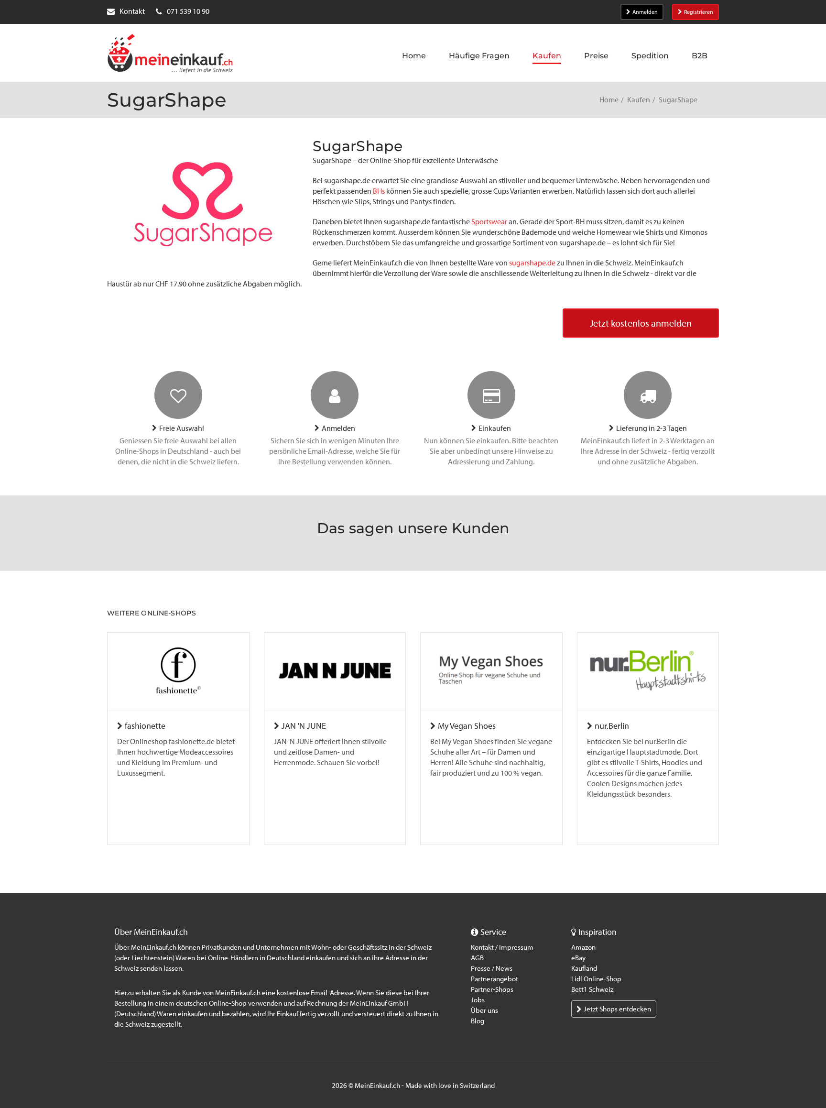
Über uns (484, 1010)
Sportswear (489, 221)
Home (609, 99)
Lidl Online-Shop (596, 979)
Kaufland (584, 968)
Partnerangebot (494, 979)
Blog (477, 1021)
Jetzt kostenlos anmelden (641, 323)
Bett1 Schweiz (592, 989)
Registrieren (698, 12)
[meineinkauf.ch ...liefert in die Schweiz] (170, 54)
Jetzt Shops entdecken (617, 1009)
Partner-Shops (492, 989)
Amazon (583, 947)
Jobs (478, 1000)
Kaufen (638, 99)
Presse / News (491, 968)
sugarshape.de (532, 262)
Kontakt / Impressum (502, 947)
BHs (379, 191)
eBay (578, 958)
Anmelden (645, 12)
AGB (477, 958)
